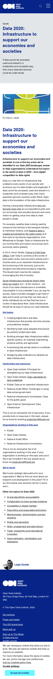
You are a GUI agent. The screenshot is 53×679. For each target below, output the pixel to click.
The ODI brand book (13, 624)
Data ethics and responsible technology (26, 510)
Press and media (11, 619)
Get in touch (9, 467)
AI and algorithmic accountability (23, 497)
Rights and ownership (18, 522)
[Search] (40, 6)
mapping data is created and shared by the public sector (23, 232)
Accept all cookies (19, 672)
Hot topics (8, 312)
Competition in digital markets (22, 505)
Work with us (9, 629)
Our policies (9, 614)
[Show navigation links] (48, 5)
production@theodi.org (38, 419)
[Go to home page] (14, 7)
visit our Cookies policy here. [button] (17, 662)
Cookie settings (11, 666)
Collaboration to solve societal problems (27, 501)
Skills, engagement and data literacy (25, 526)
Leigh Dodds (21, 564)
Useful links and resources (16, 363)
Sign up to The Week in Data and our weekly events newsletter (13, 639)
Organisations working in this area (20, 424)
